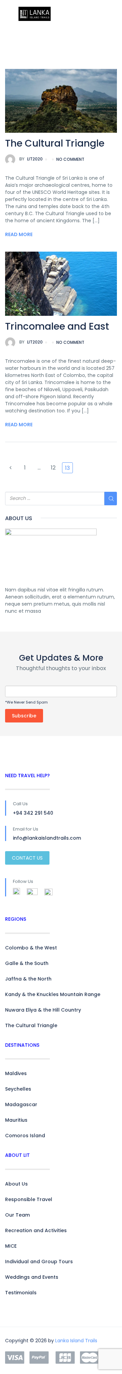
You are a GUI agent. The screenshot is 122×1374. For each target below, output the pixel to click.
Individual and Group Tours (39, 1261)
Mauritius (16, 1120)
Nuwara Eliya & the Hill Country (43, 1010)
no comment (70, 159)
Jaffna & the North (28, 978)
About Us (16, 1183)
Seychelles (18, 1089)
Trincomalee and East (57, 326)
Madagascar (21, 1104)
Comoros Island (25, 1135)
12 (53, 468)
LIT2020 (31, 159)
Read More (19, 234)
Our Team (17, 1215)
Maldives (16, 1073)
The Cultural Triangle (54, 143)
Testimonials (21, 1292)
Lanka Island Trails (76, 1340)
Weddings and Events (31, 1277)
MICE (11, 1246)
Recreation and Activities (36, 1230)
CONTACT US (27, 858)
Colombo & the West (31, 947)
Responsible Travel (28, 1199)
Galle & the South (26, 963)
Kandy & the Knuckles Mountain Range (52, 994)
